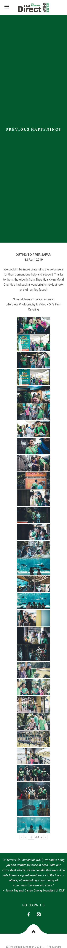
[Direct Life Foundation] (33, 7)
